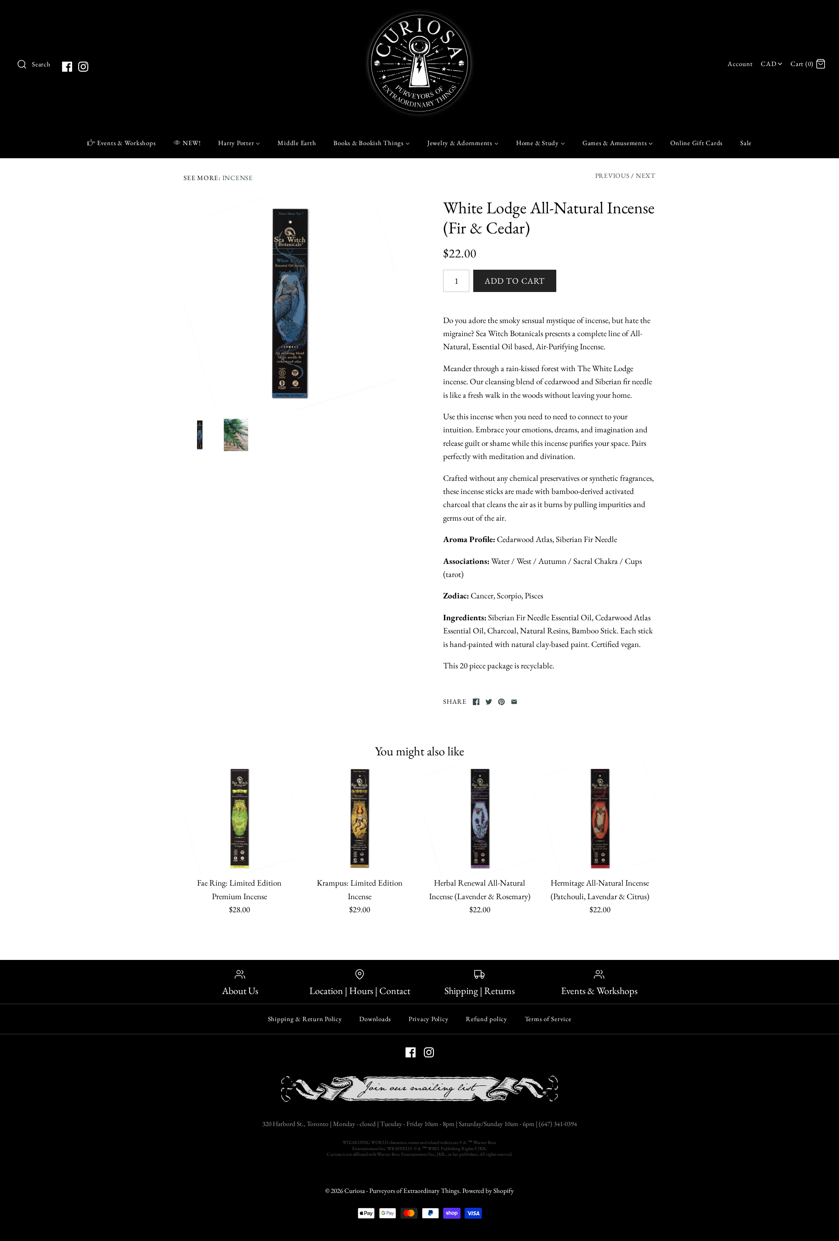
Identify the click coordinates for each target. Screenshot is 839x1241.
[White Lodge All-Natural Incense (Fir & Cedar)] (290, 304)
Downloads (375, 1019)
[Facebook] (67, 67)
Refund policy (486, 1019)
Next (645, 175)
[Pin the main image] (501, 702)
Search (41, 64)
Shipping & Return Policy (305, 1019)
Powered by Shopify (488, 1190)
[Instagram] (83, 67)
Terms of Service (548, 1019)
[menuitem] (122, 142)
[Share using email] (514, 702)
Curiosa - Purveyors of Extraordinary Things (401, 1190)
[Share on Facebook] (476, 702)
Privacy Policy (429, 1019)
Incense (237, 178)
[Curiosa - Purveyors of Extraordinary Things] (419, 15)
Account (740, 63)
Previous (612, 175)
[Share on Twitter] (488, 702)
